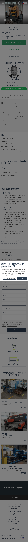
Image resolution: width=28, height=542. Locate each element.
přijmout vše (22, 278)
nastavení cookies (9, 278)
